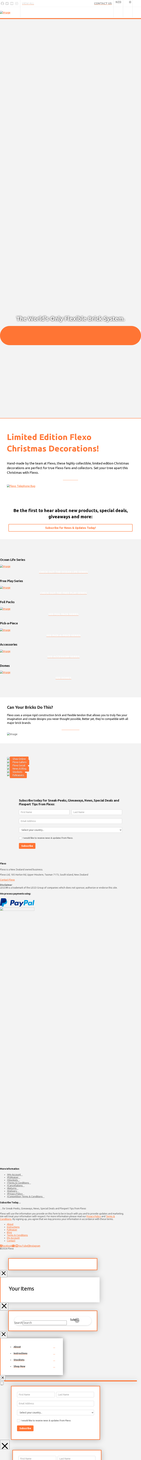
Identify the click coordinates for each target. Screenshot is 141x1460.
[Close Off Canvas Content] (4, 1306)
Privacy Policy (15, 1193)
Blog (9, 1232)
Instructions (13, 1227)
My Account (14, 1174)
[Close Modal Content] (3, 1273)
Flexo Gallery (19, 762)
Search (18, 1322)
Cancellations (15, 1185)
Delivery (12, 1191)
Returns (12, 1188)
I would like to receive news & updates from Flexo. (47, 838)
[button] (137, 12)
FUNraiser (13, 1177)
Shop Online (19, 759)
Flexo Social (19, 765)
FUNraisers (18, 775)
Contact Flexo (7, 879)
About (10, 1224)
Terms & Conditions (18, 1182)
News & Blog (19, 768)
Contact (11, 1240)
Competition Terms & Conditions (25, 1196)
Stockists (17, 772)
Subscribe (27, 846)
